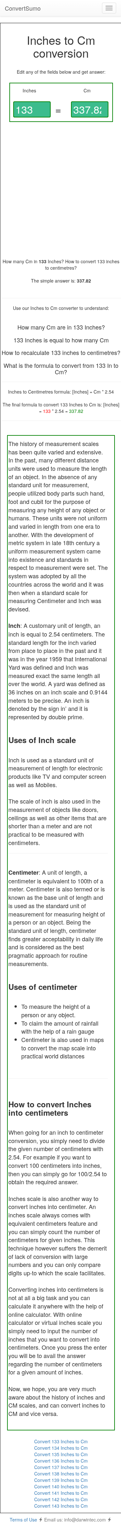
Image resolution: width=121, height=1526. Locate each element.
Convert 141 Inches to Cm (61, 1493)
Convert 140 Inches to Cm (61, 1486)
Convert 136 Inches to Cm (61, 1460)
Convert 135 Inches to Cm (61, 1454)
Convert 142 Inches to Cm (61, 1499)
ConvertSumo (23, 8)
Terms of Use (23, 1519)
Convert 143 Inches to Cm (61, 1506)
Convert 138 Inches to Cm (61, 1473)
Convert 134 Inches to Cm (61, 1448)
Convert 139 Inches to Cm (61, 1480)
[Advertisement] (60, 190)
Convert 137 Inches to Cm (61, 1467)
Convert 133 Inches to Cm (61, 1441)
